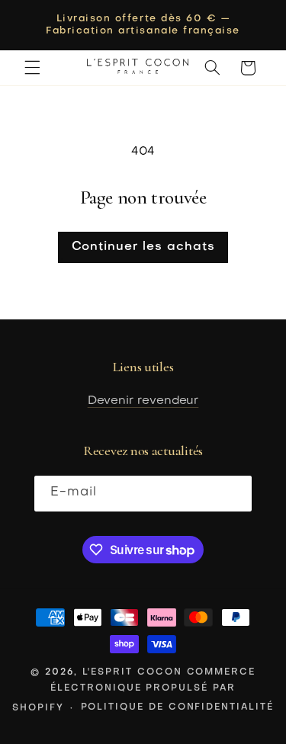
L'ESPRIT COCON (132, 672)
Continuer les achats (143, 247)
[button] (32, 67)
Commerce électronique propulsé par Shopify (133, 690)
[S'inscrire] (234, 493)
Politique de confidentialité (177, 707)
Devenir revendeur (143, 401)
